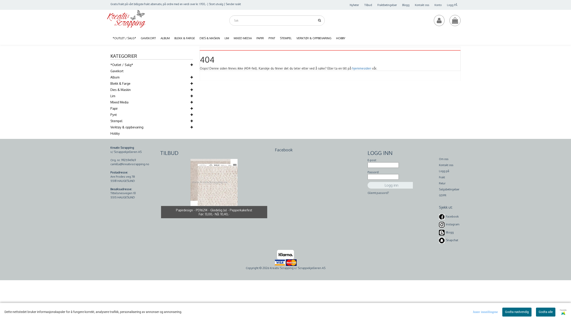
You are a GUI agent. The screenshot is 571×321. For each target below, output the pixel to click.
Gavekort (117, 71)
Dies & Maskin (120, 90)
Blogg (406, 5)
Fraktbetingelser (387, 5)
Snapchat (452, 240)
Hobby (115, 133)
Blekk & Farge (120, 83)
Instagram (452, 224)
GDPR (442, 195)
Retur (442, 183)
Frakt (442, 177)
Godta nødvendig (517, 312)
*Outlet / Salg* (121, 65)
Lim (112, 96)
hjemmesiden (361, 68)
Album (115, 77)
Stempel (116, 121)
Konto (438, 5)
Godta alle (546, 312)
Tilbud (368, 5)
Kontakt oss (422, 5)
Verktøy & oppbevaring (126, 127)
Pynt (113, 115)
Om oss (443, 159)
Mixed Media (119, 102)
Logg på (444, 171)
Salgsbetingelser (449, 189)
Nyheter (354, 5)
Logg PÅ (452, 5)
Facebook (452, 216)
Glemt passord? (378, 193)
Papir (114, 108)
